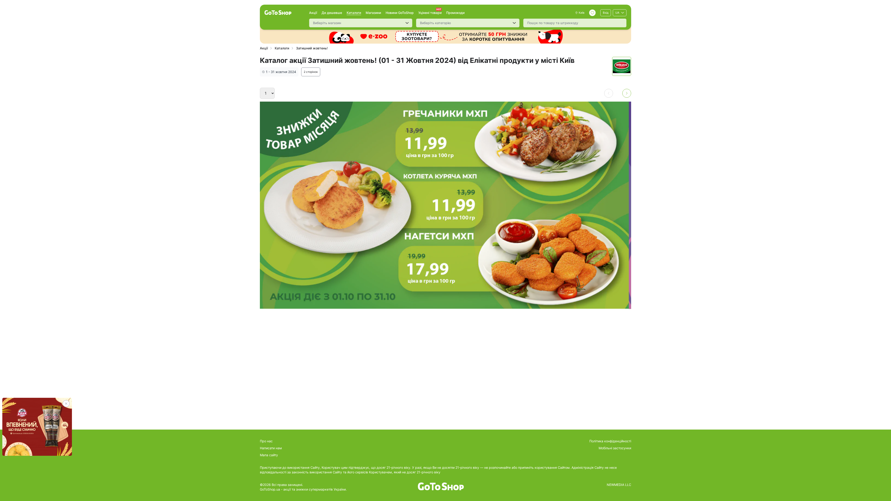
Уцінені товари (430, 13)
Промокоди (455, 13)
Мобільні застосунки (615, 448)
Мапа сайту (269, 455)
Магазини (373, 13)
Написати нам (271, 448)
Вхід (605, 12)
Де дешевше (332, 13)
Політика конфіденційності (610, 441)
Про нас (266, 441)
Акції (313, 13)
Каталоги (354, 13)
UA (617, 12)
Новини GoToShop (400, 13)
